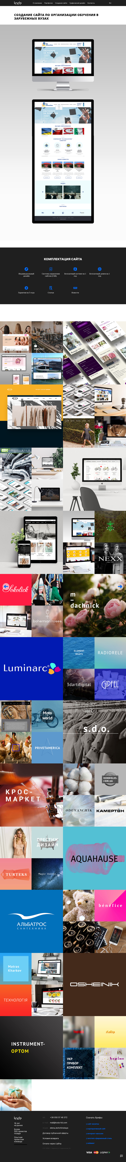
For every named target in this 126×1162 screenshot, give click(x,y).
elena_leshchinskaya (59, 1128)
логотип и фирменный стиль (99, 1138)
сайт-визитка (93, 1124)
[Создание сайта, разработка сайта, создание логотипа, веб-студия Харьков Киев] (17, 3)
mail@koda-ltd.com (58, 1123)
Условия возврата (51, 1138)
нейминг (91, 1143)
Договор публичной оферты (55, 1133)
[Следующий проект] (120, 586)
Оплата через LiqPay (52, 1143)
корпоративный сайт (96, 1129)
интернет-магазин (95, 1134)
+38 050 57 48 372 (58, 1117)
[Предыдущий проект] (6, 586)
